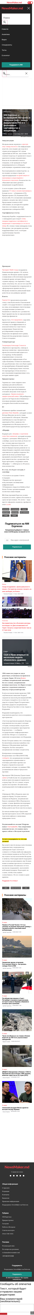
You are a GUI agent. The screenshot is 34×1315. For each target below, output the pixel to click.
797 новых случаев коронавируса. (20, 191)
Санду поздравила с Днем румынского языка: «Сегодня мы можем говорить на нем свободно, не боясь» (16, 589)
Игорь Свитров (8, 134)
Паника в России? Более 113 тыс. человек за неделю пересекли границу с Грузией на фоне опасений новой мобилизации (16, 927)
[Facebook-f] (10, 1175)
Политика (5, 620)
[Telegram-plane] (23, 1175)
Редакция (5, 1191)
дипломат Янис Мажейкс (10, 413)
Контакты (5, 1195)
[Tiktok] (20, 1175)
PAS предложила (17, 320)
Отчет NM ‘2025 (7, 1234)
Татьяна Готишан (8, 594)
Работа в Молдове (8, 1227)
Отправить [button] (3, 1314)
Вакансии (5, 1198)
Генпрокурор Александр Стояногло (14, 345)
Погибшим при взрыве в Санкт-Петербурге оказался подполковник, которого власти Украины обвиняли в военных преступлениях (15, 1001)
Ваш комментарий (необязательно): (11, 1300)
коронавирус (15, 512)
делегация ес (6, 512)
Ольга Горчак (6, 1077)
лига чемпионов (24, 512)
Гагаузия (5, 1223)
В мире (6, 651)
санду (5, 515)
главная (24, 509)
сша (26, 888)
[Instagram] (17, 1175)
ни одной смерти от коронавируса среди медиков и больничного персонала (15, 178)
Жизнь (4, 584)
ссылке (8, 504)
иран (6, 888)
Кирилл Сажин (6, 1041)
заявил (4, 778)
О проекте (6, 1188)
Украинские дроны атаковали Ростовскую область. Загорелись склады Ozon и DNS (14, 964)
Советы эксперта (8, 1230)
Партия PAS (6, 300)
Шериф (14, 515)
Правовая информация (10, 1201)
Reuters (23, 678)
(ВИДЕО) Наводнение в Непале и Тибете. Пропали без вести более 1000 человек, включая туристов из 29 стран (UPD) (16, 1073)
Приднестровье (8, 1220)
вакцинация (6, 509)
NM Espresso (7, 111)
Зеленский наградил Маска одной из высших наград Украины (15, 1108)
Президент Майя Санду (10, 270)
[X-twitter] (14, 1175)
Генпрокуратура (15, 509)
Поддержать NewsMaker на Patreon (15, 1205)
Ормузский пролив (16, 888)
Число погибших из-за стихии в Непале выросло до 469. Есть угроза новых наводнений (16, 1037)
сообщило (5, 758)
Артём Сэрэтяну (7, 932)
